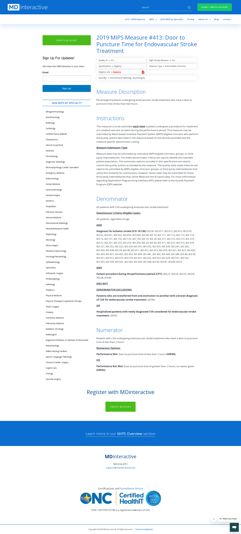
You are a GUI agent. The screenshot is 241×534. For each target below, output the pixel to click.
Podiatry (49, 312)
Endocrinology (52, 178)
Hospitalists (51, 206)
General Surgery (53, 195)
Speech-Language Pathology (59, 356)
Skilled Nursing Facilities (56, 351)
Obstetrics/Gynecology (56, 251)
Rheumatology (52, 345)
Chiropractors (52, 139)
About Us (203, 19)
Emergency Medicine (55, 173)
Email (45, 72)
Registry (117, 72)
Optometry (51, 267)
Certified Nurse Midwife (56, 134)
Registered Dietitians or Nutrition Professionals (67, 340)
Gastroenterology (54, 189)
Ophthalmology (53, 262)
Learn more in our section (120, 433)
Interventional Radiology (57, 223)
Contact (227, 19)
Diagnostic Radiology (55, 161)
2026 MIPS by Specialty (171, 19)
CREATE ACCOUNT (66, 40)
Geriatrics (50, 200)
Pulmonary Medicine (55, 323)
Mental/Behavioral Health (57, 228)
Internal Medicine (53, 217)
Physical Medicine (54, 295)
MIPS (151, 19)
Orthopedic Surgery (54, 273)
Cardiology (50, 128)
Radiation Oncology (54, 329)
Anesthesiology (53, 117)
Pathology (50, 284)
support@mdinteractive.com (120, 467)
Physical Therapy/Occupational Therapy (63, 301)
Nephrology (51, 234)
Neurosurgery (52, 245)
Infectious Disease (54, 212)
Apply (189, 7)
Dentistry (50, 150)
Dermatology (52, 156)
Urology (49, 373)
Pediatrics (50, 290)
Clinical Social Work (54, 145)
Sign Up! (66, 88)
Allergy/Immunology (55, 111)
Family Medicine (53, 184)
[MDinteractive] (28, 6)
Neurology (50, 239)
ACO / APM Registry (135, 19)
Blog (216, 19)
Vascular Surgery (53, 379)
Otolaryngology (53, 278)
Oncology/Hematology (56, 256)
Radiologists (51, 334)
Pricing (190, 19)
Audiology (50, 122)
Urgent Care (51, 368)
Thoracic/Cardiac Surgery (57, 362)
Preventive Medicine (55, 317)
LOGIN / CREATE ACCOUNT (214, 7)
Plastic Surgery (52, 306)
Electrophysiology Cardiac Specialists (62, 167)
